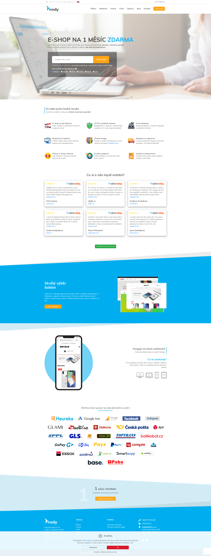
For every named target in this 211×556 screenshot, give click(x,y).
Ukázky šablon (53, 306)
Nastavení (93, 547)
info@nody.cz (70, 2)
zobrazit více (50, 197)
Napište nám (113, 143)
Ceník (121, 9)
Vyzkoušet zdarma (105, 499)
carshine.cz (134, 204)
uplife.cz (91, 204)
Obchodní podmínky (114, 525)
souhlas (88, 541)
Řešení (93, 9)
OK (118, 547)
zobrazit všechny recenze (105, 246)
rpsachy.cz (50, 204)
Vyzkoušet (159, 9)
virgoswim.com (93, 233)
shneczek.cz (134, 233)
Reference (103, 9)
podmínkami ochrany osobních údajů (100, 65)
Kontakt (147, 9)
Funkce (113, 9)
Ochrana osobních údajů (116, 527)
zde (115, 552)
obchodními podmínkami (79, 65)
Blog (139, 9)
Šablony (130, 9)
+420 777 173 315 (55, 2)
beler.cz (49, 233)
